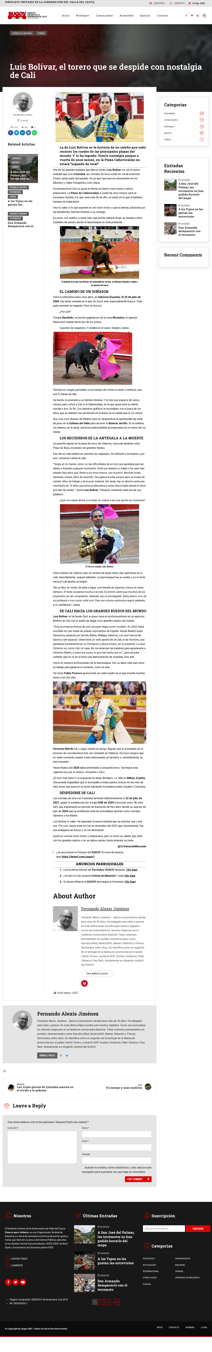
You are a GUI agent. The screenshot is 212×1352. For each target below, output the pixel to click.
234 (117, 1302)
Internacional (15, 192)
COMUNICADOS (182, 1258)
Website (86, 1154)
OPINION (179, 1271)
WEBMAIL (190, 1327)
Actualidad (126, 15)
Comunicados (104, 15)
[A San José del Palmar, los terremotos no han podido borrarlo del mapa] (23, 168)
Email (85, 1141)
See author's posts (97, 973)
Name (85, 1128)
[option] (99, 117)
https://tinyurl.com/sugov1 (78, 856)
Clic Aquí (131, 869)
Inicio (65, 15)
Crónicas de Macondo (22, 33)
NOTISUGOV (149, 1258)
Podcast (147, 1284)
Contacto (162, 15)
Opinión (145, 15)
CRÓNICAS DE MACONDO (187, 1277)
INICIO (160, 1327)
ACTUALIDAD (149, 1265)
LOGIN (204, 1327)
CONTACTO (174, 1327)
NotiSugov (82, 15)
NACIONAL (180, 1265)
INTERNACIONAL (151, 1271)
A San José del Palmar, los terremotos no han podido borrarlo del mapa (22, 178)
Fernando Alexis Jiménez (22, 115)
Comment (12, 1128)
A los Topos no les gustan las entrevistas (20, 204)
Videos (183, 139)
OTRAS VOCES (150, 1277)
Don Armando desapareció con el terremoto (20, 226)
